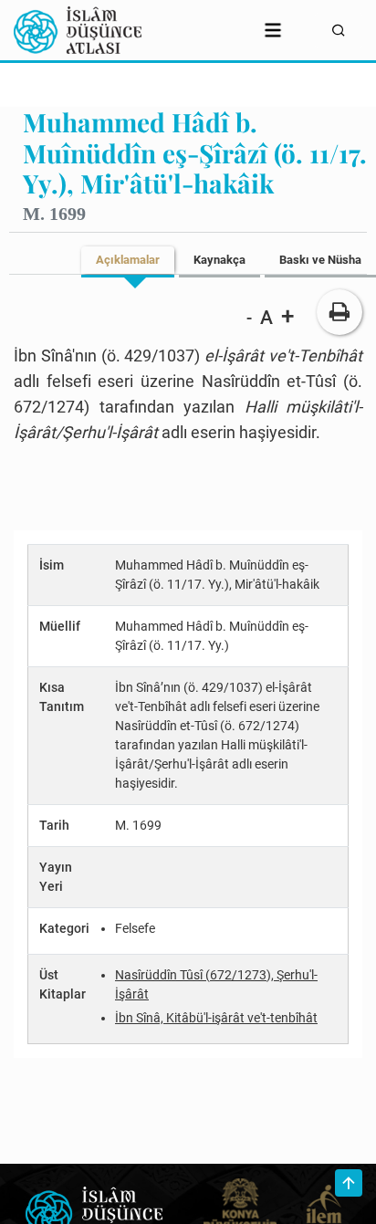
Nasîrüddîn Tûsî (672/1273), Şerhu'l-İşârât (216, 984)
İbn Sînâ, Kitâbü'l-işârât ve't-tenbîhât (216, 1017)
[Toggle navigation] (273, 30)
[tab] (127, 260)
